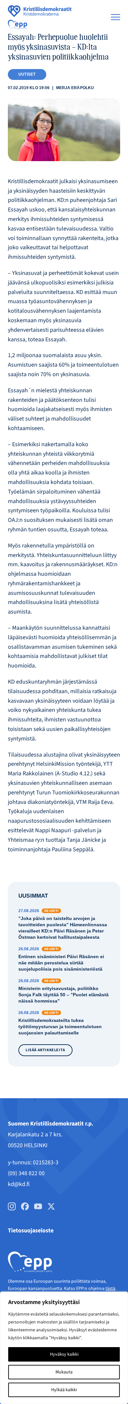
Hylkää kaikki (64, 1390)
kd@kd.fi (19, 1184)
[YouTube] (38, 1206)
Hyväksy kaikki (64, 1354)
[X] (51, 1206)
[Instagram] (12, 1206)
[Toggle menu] (115, 17)
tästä (110, 1288)
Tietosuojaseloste (30, 1230)
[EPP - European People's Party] (17, 24)
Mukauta (64, 1372)
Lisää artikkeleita (45, 1050)
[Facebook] (25, 1206)
